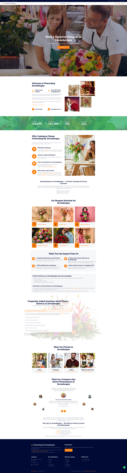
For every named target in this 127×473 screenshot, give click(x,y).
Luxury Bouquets (84, 245)
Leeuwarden (37, 451)
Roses (50, 461)
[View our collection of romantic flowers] (63, 235)
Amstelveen (59, 430)
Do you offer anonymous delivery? (32, 320)
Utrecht (67, 462)
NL (69, 3)
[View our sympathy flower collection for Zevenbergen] (42, 235)
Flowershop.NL (34, 101)
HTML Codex (88, 471)
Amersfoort (72, 288)
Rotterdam (67, 459)
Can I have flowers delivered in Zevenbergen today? (35, 310)
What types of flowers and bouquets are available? (35, 325)
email (55, 166)
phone (48, 166)
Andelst (58, 431)
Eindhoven (76, 288)
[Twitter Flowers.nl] (86, 460)
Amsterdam (68, 464)
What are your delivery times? (31, 327)
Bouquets (50, 459)
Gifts (50, 462)
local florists (62, 313)
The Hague (67, 461)
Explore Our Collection (63, 48)
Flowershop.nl (34, 471)
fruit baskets (43, 173)
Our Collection (63, 3)
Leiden (79, 288)
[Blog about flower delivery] (88, 460)
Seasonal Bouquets (85, 224)
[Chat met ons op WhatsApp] (124, 467)
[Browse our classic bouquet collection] (42, 214)
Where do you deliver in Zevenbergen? (33, 322)
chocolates (47, 173)
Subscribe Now (68, 450)
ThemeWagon (93, 471)
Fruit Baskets (51, 464)
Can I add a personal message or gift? (32, 317)
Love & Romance (63, 245)
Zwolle (41, 451)
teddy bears (52, 173)
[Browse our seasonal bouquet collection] (85, 214)
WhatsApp (51, 166)
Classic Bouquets (42, 224)
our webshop (47, 149)
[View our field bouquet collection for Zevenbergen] (63, 214)
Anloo (59, 434)
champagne (44, 175)
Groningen (33, 451)
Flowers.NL (43, 105)
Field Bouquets (62, 224)
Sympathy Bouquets (43, 245)
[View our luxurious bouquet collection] (85, 235)
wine (55, 173)
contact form (50, 333)
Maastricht (46, 451)
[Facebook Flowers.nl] (82, 460)
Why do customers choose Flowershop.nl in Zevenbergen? (36, 330)
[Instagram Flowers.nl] (84, 460)
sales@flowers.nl (62, 333)
